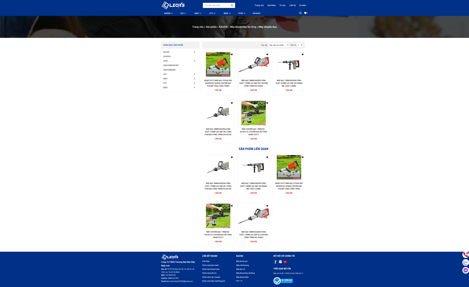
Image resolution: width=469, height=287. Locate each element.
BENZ (226, 13)
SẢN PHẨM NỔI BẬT (171, 65)
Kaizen (167, 13)
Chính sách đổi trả (209, 273)
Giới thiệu (271, 5)
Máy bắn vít (240, 269)
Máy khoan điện (242, 277)
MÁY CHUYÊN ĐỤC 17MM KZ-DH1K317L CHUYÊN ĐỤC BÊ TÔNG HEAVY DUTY (253, 132)
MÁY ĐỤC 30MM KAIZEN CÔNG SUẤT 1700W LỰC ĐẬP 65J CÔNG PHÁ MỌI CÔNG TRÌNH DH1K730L (218, 132)
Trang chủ (259, 5)
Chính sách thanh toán (211, 269)
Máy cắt (239, 281)
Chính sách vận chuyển (211, 277)
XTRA (240, 13)
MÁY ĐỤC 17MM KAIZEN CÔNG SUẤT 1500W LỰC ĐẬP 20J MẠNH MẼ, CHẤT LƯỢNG (289, 83)
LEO (182, 13)
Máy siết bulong (242, 265)
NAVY (197, 13)
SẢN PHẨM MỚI (169, 70)
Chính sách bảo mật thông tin (213, 281)
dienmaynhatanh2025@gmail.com (179, 281)
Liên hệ (292, 5)
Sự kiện (302, 5)
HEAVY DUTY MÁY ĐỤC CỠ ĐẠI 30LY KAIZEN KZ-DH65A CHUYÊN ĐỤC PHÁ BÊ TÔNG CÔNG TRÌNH (218, 83)
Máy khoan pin (242, 261)
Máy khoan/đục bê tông (243, 26)
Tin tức (282, 5)
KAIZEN (223, 26)
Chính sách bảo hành (210, 265)
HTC (211, 13)
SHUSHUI (256, 13)
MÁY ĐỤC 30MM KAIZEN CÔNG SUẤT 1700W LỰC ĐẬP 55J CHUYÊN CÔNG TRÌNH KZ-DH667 (253, 83)
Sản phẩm (211, 26)
